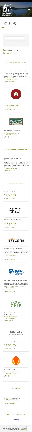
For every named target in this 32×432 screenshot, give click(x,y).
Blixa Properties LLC (10, 369)
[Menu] (29, 10)
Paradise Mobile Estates (11, 191)
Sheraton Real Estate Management (14, 103)
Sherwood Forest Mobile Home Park (15, 70)
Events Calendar (20, 413)
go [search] (16, 42)
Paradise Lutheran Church (12, 219)
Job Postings (14, 414)
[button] (4, 50)
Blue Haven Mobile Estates (12, 342)
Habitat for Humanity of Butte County (15, 280)
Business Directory (10, 413)
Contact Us (22, 414)
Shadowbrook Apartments (12, 130)
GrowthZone (22, 429)
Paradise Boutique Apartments (13, 248)
